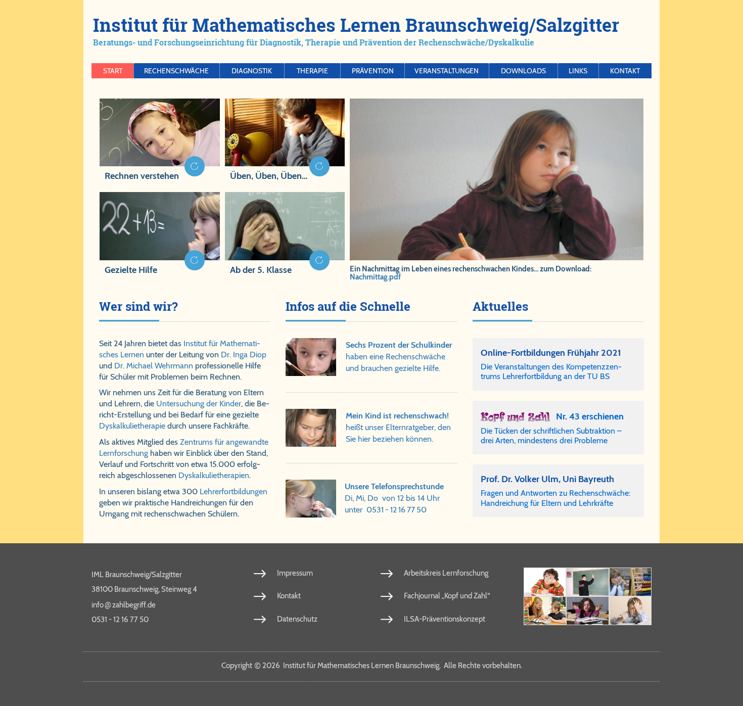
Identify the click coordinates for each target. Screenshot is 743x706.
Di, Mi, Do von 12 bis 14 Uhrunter (394, 498)
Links (578, 71)
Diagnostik (251, 71)
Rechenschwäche (176, 71)
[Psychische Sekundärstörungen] (630, 610)
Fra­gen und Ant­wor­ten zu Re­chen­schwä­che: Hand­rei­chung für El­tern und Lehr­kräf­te (555, 497)
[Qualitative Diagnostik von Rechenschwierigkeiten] (160, 141)
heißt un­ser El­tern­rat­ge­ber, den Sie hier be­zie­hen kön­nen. (398, 427)
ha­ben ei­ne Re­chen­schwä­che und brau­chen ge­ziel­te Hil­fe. (399, 356)
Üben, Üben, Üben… (268, 175)
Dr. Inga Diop (243, 354)
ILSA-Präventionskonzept (444, 619)
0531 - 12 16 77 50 (396, 509)
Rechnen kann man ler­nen (144, 188)
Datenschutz (297, 619)
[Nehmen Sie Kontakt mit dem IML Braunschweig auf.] (311, 498)
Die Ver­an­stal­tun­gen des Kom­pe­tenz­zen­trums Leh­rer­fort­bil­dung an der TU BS (551, 371)
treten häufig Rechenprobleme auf (282, 281)
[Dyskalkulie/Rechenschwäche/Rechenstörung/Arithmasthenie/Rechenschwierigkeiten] (285, 141)
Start (112, 71)
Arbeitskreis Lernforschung (446, 573)
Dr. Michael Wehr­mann (153, 365)
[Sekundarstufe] (587, 610)
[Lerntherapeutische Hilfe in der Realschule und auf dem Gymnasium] (285, 234)
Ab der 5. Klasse (261, 269)
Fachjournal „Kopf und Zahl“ (447, 595)
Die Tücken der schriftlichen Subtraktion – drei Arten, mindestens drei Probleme (551, 435)
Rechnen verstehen (142, 175)
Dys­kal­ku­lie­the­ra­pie (132, 426)
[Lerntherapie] (545, 610)
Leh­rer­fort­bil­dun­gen (233, 491)
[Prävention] (545, 582)
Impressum (295, 573)
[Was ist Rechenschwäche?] (587, 582)
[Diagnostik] (630, 582)
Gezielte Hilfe (131, 269)
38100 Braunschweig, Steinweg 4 (144, 589)
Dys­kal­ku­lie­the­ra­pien (213, 475)
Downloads (523, 71)
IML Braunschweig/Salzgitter (136, 574)
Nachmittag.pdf (375, 276)
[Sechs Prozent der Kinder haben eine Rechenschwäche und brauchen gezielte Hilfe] (311, 357)
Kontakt (625, 71)
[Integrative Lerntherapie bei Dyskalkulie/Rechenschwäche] (160, 234)
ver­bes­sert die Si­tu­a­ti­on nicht (274, 188)
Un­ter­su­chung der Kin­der (198, 403)
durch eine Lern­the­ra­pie (141, 281)
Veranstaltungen (446, 71)
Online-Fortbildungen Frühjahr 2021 (551, 352)
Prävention (373, 71)
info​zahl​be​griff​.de (123, 604)
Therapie (312, 71)
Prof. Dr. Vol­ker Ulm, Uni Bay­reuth (547, 479)
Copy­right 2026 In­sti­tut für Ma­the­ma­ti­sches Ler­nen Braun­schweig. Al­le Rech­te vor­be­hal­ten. (371, 665)
